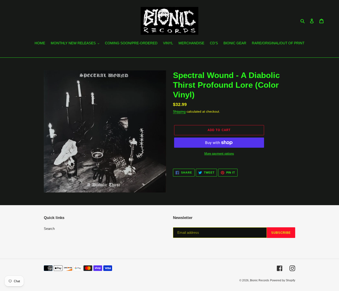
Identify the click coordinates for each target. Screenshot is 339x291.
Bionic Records (259, 280)
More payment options (219, 153)
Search (49, 229)
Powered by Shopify (282, 280)
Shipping (179, 111)
